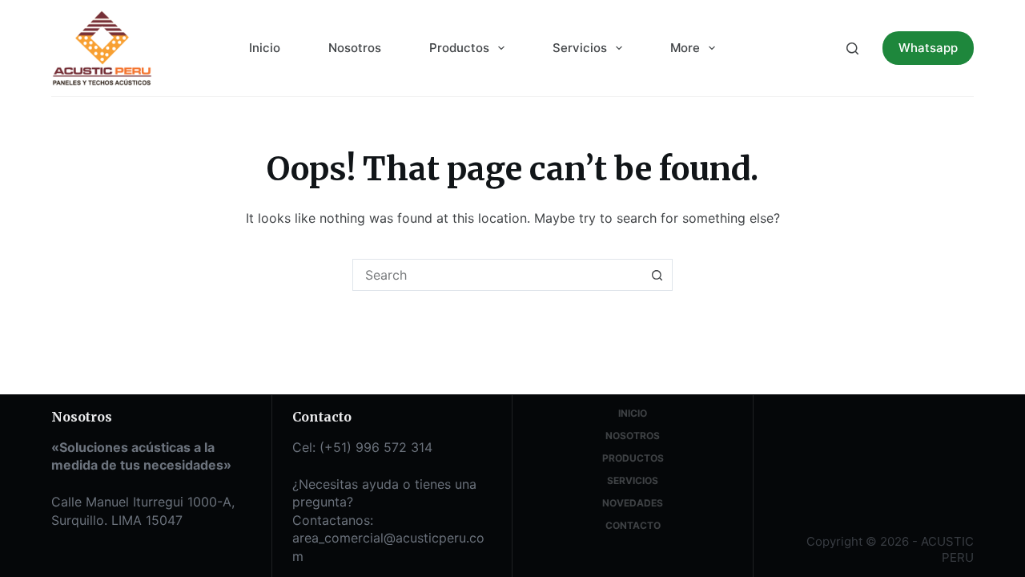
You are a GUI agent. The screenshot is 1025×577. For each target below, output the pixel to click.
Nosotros (354, 47)
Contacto (633, 525)
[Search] (852, 48)
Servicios (580, 47)
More (685, 47)
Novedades (632, 503)
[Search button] (656, 275)
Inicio (264, 47)
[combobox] (497, 275)
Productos (459, 47)
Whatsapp (928, 47)
